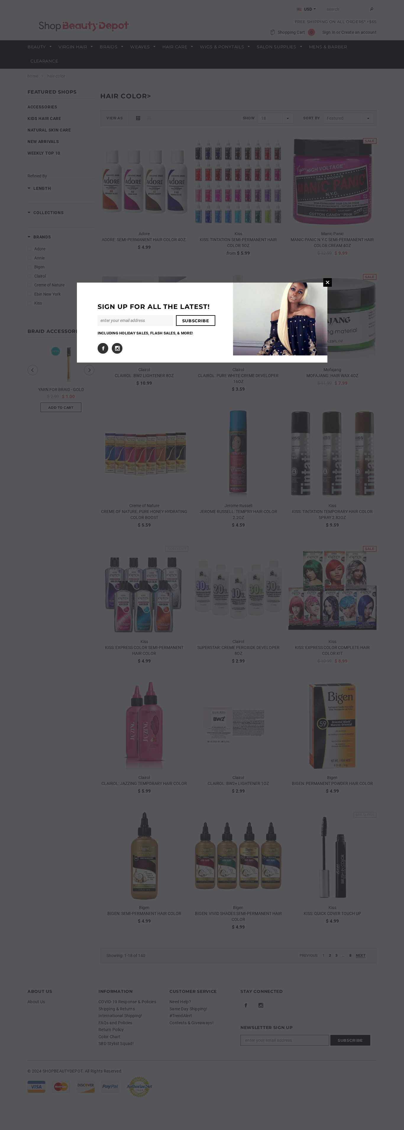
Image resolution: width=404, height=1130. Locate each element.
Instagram (117, 348)
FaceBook (103, 348)
